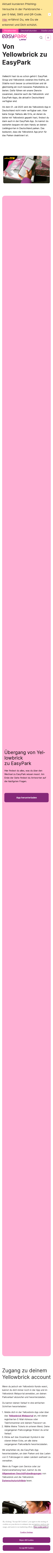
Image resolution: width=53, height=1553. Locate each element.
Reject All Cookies (26, 1540)
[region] (26, 1533)
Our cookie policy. (41, 1527)
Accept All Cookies (26, 1548)
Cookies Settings (26, 1532)
